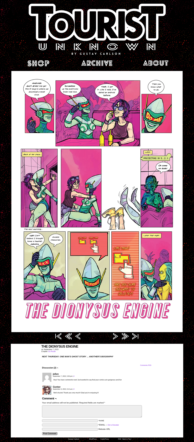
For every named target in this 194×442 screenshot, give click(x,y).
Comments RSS (145, 365)
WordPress (93, 439)
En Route (52, 351)
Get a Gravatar (113, 425)
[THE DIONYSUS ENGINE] (97, 331)
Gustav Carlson (73, 439)
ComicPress (104, 439)
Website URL (104, 429)
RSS (119, 439)
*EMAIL (108, 425)
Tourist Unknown (97, 28)
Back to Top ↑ (127, 439)
